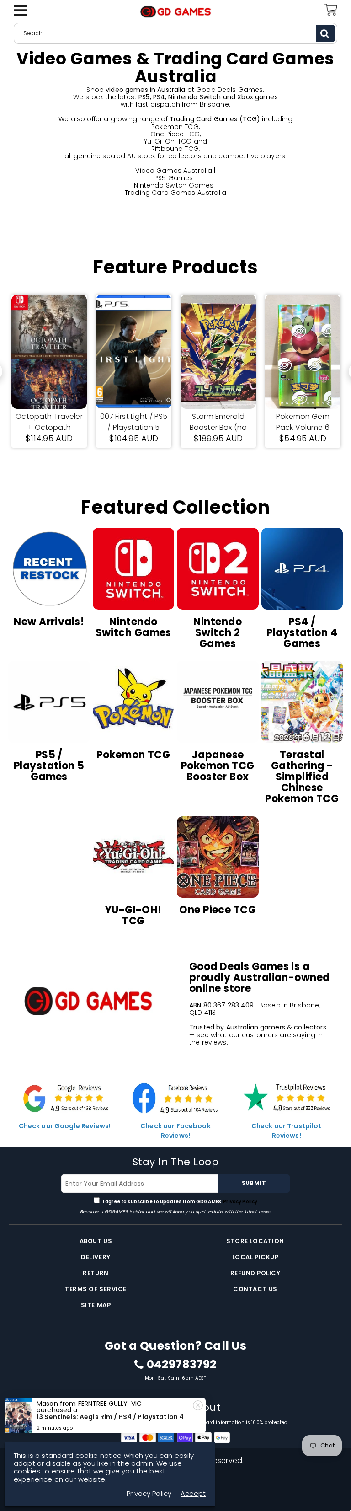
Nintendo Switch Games (173, 185)
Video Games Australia (173, 170)
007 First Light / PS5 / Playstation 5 (134, 422)
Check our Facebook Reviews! (175, 1130)
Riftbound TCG (175, 148)
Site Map (96, 1305)
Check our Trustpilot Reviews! (286, 1130)
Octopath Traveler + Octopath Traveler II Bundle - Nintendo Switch (49, 422)
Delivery (95, 1257)
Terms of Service (95, 1289)
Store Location (255, 1241)
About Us (96, 1241)
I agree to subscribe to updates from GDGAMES (180, 1201)
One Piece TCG (175, 134)
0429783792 (182, 1364)
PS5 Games (173, 177)
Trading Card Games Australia (175, 192)
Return (95, 1273)
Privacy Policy (239, 1201)
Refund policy (255, 1273)
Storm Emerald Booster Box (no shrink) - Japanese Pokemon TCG (218, 422)
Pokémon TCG (175, 126)
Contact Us (255, 1289)
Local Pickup (255, 1257)
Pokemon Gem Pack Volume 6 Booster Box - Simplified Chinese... (303, 422)
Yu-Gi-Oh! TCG (168, 141)
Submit (254, 1183)
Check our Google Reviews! (65, 1126)
